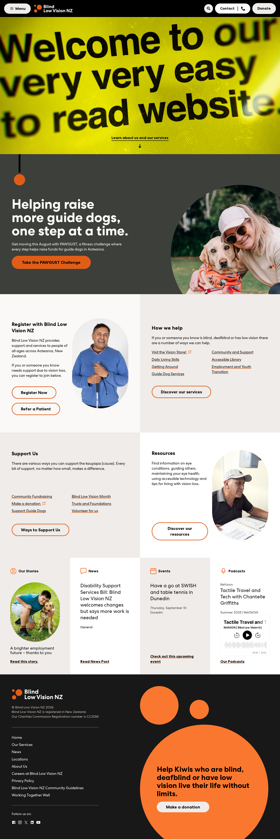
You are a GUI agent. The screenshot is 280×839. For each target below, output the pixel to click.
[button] (208, 8)
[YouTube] (38, 822)
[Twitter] (26, 822)
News (16, 751)
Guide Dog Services (168, 373)
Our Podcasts (232, 661)
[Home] (53, 8)
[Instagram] (20, 822)
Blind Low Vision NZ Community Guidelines (48, 787)
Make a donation (26, 503)
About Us (19, 766)
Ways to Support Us (40, 529)
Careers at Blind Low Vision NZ (37, 773)
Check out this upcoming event (172, 659)
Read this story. (24, 661)
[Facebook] (14, 822)
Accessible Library (226, 359)
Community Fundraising (32, 496)
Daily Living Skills (165, 359)
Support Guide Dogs (29, 510)
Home (17, 737)
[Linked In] (32, 822)
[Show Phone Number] (243, 9)
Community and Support (232, 352)
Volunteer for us (85, 510)
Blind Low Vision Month (91, 496)
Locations (20, 759)
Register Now (34, 392)
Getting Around (165, 366)
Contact (227, 8)
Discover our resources (180, 531)
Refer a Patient (36, 408)
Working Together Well (31, 795)
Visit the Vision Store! (169, 352)
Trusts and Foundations (91, 503)
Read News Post (94, 661)
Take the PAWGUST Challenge (51, 262)
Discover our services (181, 391)
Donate (264, 8)
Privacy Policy (23, 780)
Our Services (22, 744)
